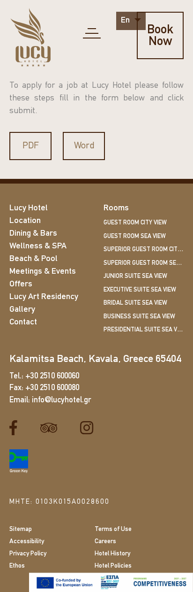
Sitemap (20, 529)
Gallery (22, 310)
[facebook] (16, 428)
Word (84, 146)
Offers (20, 284)
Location (25, 221)
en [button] (126, 20)
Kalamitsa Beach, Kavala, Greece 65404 (95, 359)
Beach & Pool (33, 259)
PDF (30, 146)
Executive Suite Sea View (140, 290)
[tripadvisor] (52, 428)
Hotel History (112, 553)
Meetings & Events (42, 272)
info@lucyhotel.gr (61, 400)
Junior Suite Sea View (135, 276)
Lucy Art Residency (43, 297)
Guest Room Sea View (135, 236)
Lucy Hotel (28, 208)
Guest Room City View (135, 223)
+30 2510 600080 (52, 388)
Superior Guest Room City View (144, 249)
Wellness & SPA (38, 246)
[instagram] (90, 428)
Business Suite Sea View (139, 317)
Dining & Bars (33, 234)
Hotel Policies (113, 565)
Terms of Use (113, 529)
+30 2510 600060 (52, 376)
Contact (23, 322)
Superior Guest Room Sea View (144, 263)
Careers (105, 541)
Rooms (116, 208)
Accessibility (26, 541)
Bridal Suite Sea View (135, 303)
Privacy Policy (27, 553)
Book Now (160, 36)
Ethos (17, 565)
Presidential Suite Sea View (144, 330)
